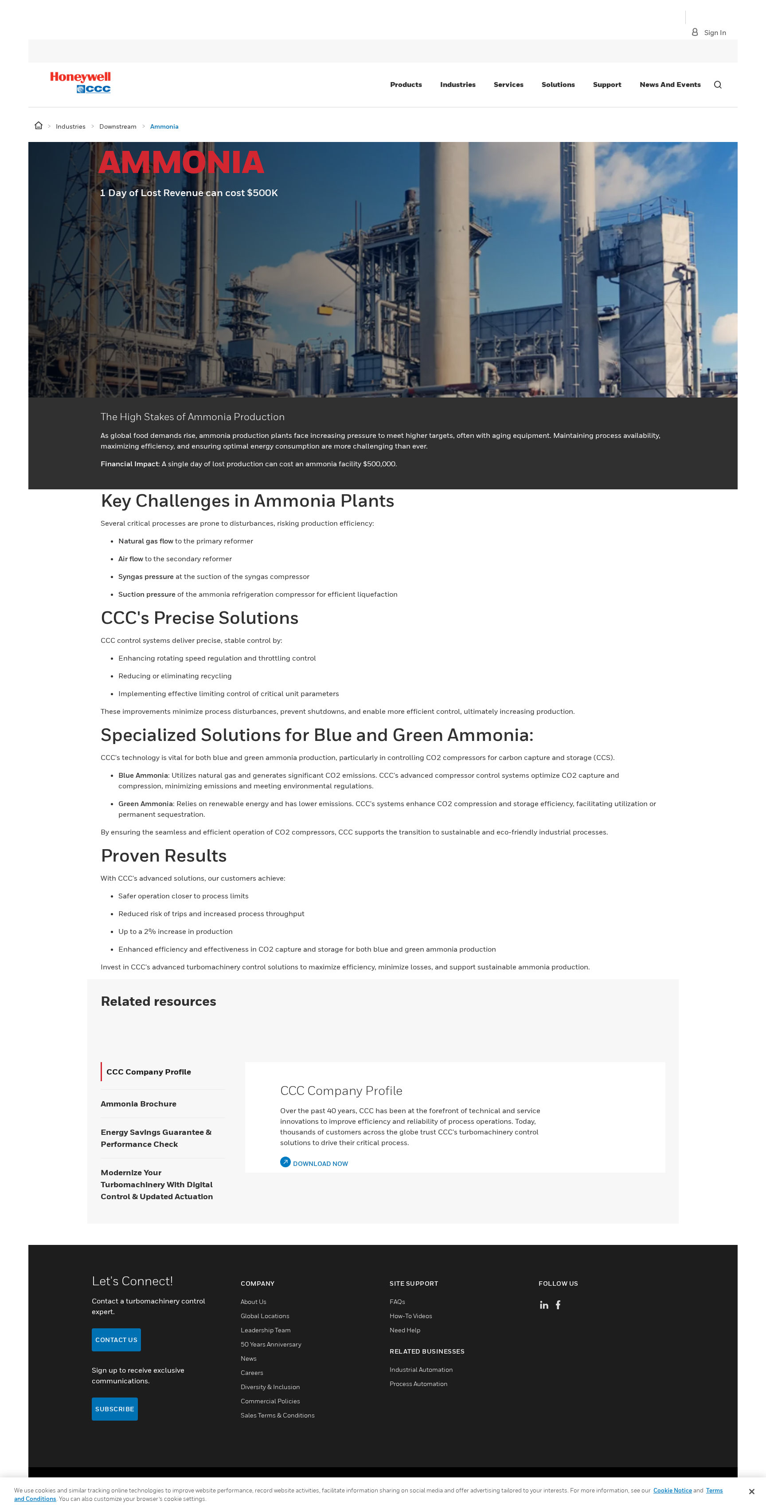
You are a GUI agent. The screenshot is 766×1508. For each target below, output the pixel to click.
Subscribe (114, 1409)
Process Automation (419, 1383)
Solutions (558, 84)
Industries (458, 84)
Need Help (405, 1330)
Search (717, 84)
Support (607, 84)
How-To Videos (411, 1315)
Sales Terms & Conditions (278, 1415)
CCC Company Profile (148, 1071)
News (249, 1358)
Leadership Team (266, 1330)
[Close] (752, 1491)
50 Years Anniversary (271, 1344)
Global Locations (265, 1315)
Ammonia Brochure (138, 1103)
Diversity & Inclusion (270, 1386)
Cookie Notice (672, 1490)
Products (406, 84)
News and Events (670, 84)
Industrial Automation (421, 1369)
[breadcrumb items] (39, 125)
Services (509, 84)
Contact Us (116, 1339)
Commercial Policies (270, 1401)
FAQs (397, 1301)
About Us (253, 1301)
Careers (252, 1372)
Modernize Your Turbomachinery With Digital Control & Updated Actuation (157, 1184)
